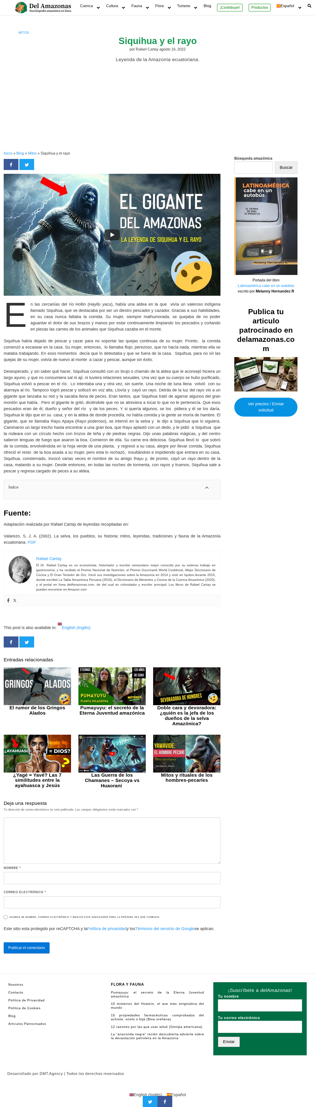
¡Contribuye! (230, 7)
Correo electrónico (25, 892)
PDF (32, 542)
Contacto (15, 992)
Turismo (183, 6)
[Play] (112, 234)
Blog (207, 6)
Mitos (23, 32)
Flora (159, 6)
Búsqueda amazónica (253, 158)
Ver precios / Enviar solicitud (266, 407)
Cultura (112, 6)
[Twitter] (15, 600)
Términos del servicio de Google (165, 928)
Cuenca (86, 6)
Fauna (136, 6)
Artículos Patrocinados (27, 1024)
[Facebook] (8, 600)
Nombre (12, 868)
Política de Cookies (24, 1008)
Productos (259, 7)
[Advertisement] (157, 116)
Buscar (286, 167)
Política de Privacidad (26, 1000)
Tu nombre (228, 996)
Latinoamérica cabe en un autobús (266, 286)
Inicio (8, 153)
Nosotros (15, 984)
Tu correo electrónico (239, 1018)
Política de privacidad (107, 928)
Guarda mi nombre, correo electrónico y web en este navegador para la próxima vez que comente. (84, 917)
